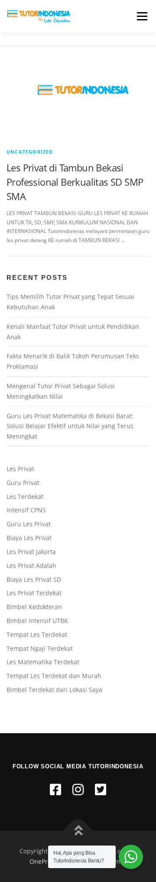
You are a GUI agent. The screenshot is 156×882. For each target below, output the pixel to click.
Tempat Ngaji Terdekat (39, 648)
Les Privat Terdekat (34, 593)
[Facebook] (55, 789)
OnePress (43, 861)
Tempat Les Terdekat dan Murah (53, 676)
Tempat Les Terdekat (36, 634)
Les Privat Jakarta (31, 552)
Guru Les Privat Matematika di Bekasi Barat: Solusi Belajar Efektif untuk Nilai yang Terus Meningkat (69, 426)
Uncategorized (29, 151)
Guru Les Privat (28, 524)
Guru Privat (22, 483)
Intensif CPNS (26, 510)
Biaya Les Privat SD (33, 579)
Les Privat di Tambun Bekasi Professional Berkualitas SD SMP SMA (74, 182)
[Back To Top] (78, 831)
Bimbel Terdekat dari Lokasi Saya (54, 689)
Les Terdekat (24, 496)
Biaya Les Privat (29, 538)
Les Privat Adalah (31, 565)
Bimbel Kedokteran (34, 607)
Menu (141, 16)
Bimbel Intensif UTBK (37, 620)
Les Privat (20, 469)
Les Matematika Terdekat (42, 662)
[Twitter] (100, 789)
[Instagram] (78, 789)
